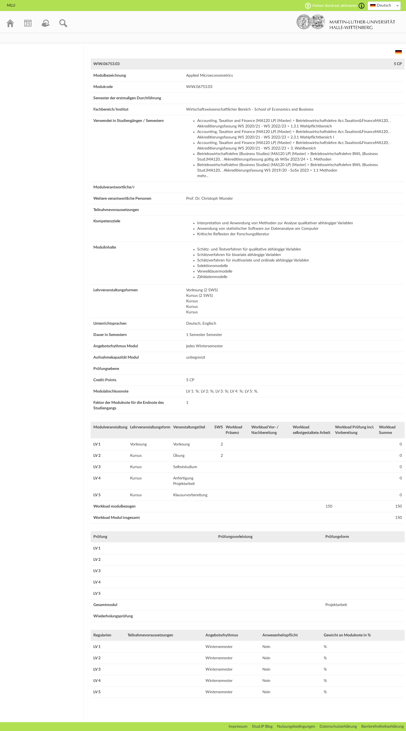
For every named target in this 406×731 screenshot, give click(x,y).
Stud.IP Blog (262, 727)
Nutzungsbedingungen (296, 727)
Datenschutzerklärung (338, 727)
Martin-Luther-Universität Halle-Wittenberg (346, 22)
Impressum (238, 727)
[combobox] (384, 5)
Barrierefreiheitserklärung (382, 727)
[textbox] (384, 5)
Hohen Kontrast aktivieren (334, 6)
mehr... (202, 176)
